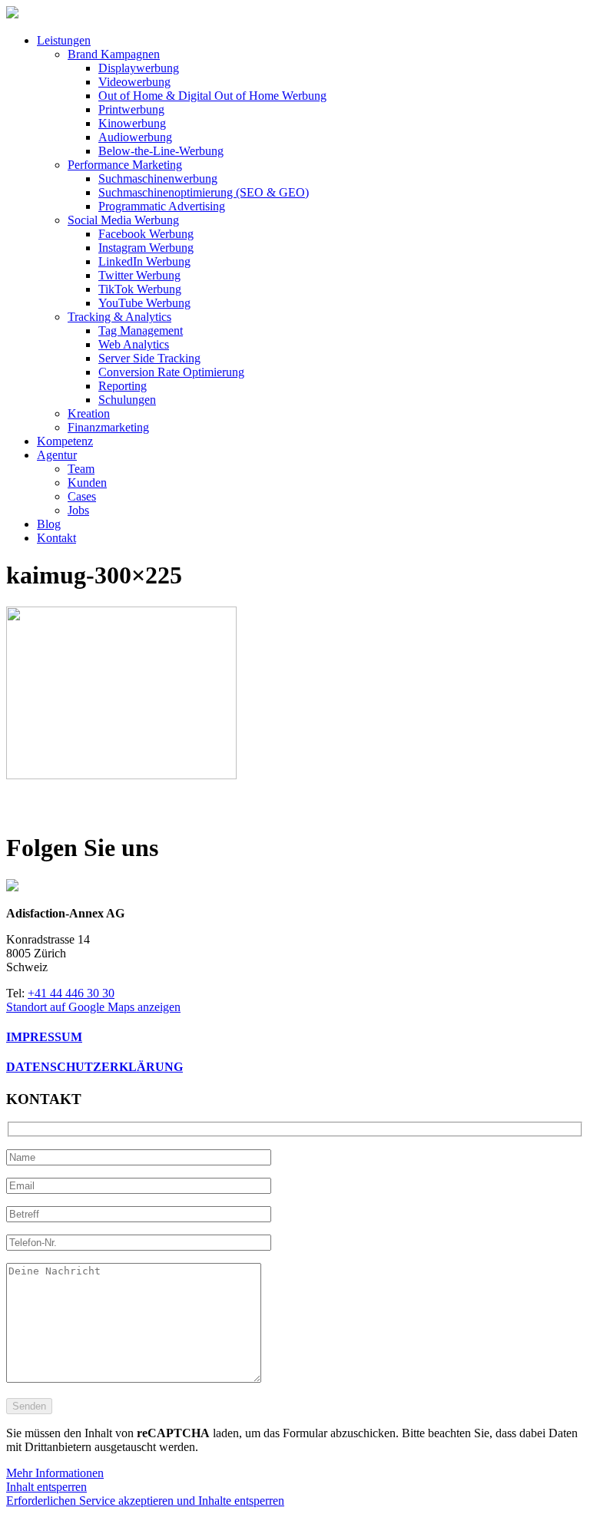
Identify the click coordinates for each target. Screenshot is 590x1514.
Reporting (122, 385)
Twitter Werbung (139, 275)
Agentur (57, 454)
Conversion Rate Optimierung (171, 371)
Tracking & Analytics (119, 316)
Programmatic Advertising (161, 206)
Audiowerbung (135, 137)
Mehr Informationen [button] (55, 1472)
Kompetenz (65, 441)
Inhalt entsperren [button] (46, 1486)
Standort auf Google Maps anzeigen (93, 1006)
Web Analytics (133, 344)
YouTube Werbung (144, 302)
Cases (82, 496)
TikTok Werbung (139, 289)
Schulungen (127, 399)
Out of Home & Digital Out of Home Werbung (212, 95)
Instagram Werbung (146, 247)
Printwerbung (131, 109)
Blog (49, 524)
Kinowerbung (132, 123)
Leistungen (64, 40)
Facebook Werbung (146, 233)
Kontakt (56, 537)
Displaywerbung (138, 67)
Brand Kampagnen (114, 54)
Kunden (87, 482)
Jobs (78, 510)
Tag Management (140, 330)
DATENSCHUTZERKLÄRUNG (94, 1066)
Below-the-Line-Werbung (161, 150)
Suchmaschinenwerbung (157, 178)
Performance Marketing (125, 164)
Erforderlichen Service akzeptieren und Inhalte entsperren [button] (145, 1500)
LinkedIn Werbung (144, 261)
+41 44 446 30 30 (71, 993)
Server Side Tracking (149, 358)
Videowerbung (134, 81)
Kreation (89, 413)
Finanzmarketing (108, 427)
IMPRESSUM (44, 1036)
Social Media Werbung (123, 219)
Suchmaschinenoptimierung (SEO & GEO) (203, 192)
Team (81, 468)
